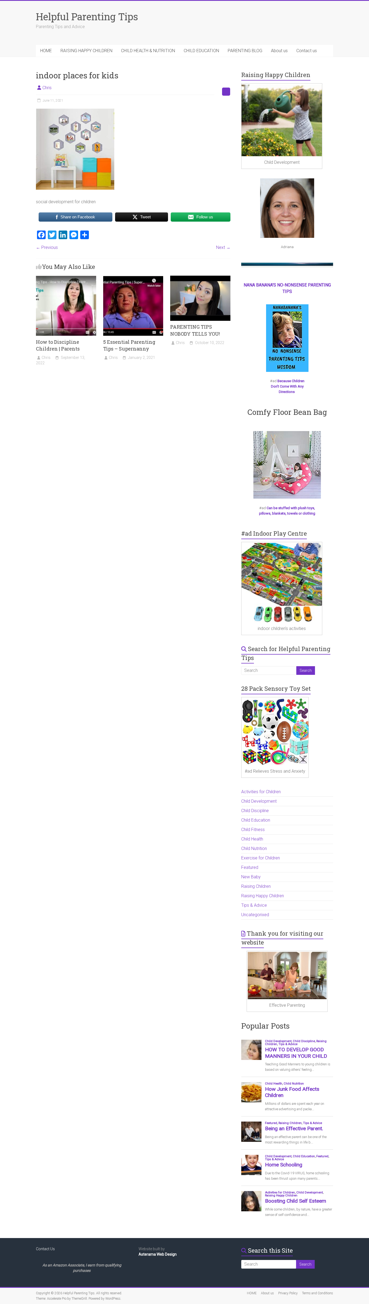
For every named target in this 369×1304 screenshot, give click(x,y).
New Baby (251, 876)
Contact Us (45, 1249)
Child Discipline (255, 810)
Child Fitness (253, 829)
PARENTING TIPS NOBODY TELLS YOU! (195, 330)
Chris (47, 87)
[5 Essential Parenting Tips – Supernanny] (133, 278)
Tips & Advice (254, 905)
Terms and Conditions (317, 1293)
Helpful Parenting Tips (87, 16)
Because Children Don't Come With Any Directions (287, 386)
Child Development (259, 801)
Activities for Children (261, 791)
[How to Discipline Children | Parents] (66, 278)
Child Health (252, 839)
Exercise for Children (260, 858)
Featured (249, 867)
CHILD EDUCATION (201, 50)
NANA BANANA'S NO (263, 285)
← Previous (47, 247)
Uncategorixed (255, 914)
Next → (223, 247)
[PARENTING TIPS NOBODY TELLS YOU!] (200, 278)
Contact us (306, 50)
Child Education (255, 820)
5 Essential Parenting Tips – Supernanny (129, 345)
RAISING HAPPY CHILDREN (86, 50)
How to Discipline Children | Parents (58, 345)
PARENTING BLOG (245, 50)
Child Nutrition (254, 848)
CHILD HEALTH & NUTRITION (148, 50)
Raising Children (256, 886)
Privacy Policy (288, 1293)
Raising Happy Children (262, 895)
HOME (46, 50)
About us (279, 50)
